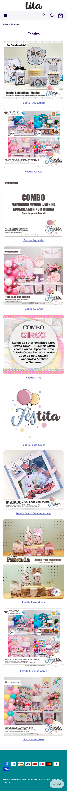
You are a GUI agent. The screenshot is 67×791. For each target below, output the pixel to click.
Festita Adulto (33, 171)
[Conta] (43, 14)
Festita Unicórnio (33, 739)
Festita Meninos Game (33, 671)
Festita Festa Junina (33, 445)
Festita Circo (33, 377)
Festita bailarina (33, 309)
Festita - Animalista (33, 103)
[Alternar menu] (5, 15)
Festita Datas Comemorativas (33, 513)
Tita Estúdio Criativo (35, 779)
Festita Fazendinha (33, 602)
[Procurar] (52, 14)
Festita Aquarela (33, 240)
